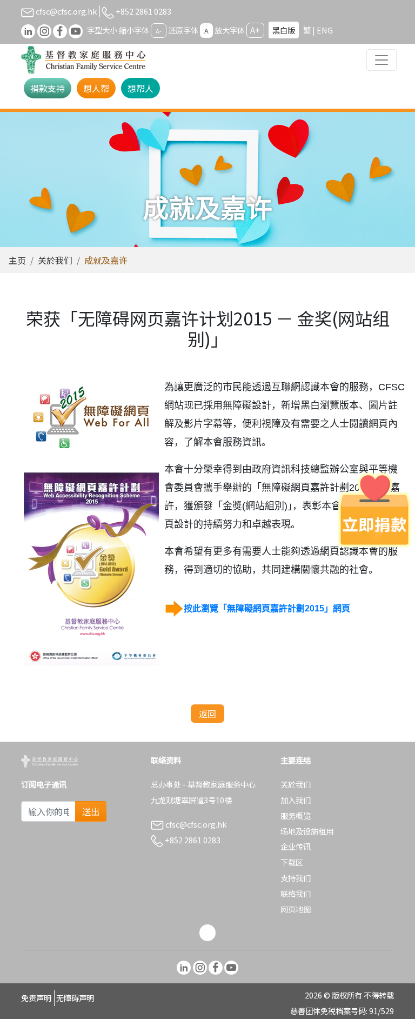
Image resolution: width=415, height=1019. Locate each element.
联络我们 (295, 893)
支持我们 (295, 877)
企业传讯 (295, 846)
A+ (255, 29)
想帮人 (140, 88)
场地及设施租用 (306, 831)
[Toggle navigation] (381, 60)
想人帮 (96, 88)
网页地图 (295, 909)
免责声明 (36, 997)
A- (159, 30)
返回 (207, 713)
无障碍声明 (75, 997)
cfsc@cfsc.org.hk (65, 11)
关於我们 (55, 260)
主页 (17, 260)
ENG (325, 30)
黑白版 (283, 30)
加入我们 (295, 799)
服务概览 (295, 815)
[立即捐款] (374, 509)
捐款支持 (47, 88)
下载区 (291, 862)
